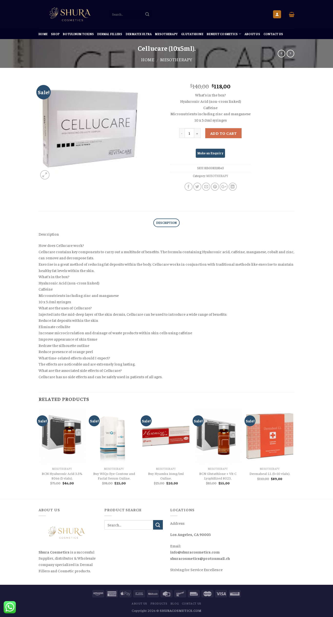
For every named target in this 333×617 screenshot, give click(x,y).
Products (158, 603)
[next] (293, 453)
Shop (55, 34)
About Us (252, 34)
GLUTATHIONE (192, 34)
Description (166, 223)
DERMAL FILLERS (109, 34)
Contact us (273, 34)
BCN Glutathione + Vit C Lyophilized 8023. (217, 475)
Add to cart (223, 133)
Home (43, 34)
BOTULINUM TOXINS (78, 34)
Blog (174, 603)
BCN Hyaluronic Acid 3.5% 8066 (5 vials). (62, 475)
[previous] (38, 453)
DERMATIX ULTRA (139, 34)
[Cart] (291, 14)
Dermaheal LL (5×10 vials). (269, 473)
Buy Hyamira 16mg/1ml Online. (166, 475)
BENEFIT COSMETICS (222, 34)
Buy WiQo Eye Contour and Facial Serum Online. (114, 475)
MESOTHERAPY (166, 34)
